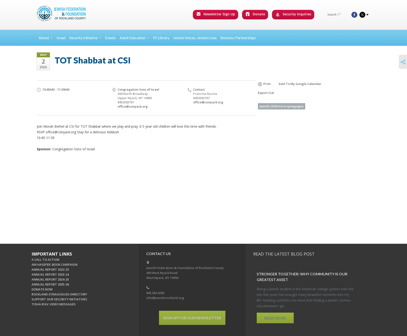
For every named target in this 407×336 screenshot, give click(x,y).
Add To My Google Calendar (300, 84)
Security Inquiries (296, 14)
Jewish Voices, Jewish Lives (195, 37)
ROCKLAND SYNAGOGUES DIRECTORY (59, 294)
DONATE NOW (42, 289)
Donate (258, 14)
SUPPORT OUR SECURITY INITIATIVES (59, 299)
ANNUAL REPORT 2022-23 (50, 269)
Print (267, 84)
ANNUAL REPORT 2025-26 (50, 284)
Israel (61, 37)
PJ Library (161, 37)
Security (83, 37)
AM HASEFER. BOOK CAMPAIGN (54, 264)
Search (332, 15)
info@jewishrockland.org (165, 298)
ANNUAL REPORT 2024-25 (50, 279)
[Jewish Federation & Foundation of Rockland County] (62, 13)
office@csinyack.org (133, 106)
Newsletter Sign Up (219, 14)
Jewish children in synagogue (282, 106)
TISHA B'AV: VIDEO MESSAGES (54, 304)
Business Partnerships (238, 37)
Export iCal (266, 93)
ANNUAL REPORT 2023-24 (50, 274)
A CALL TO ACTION (45, 259)
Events (110, 37)
